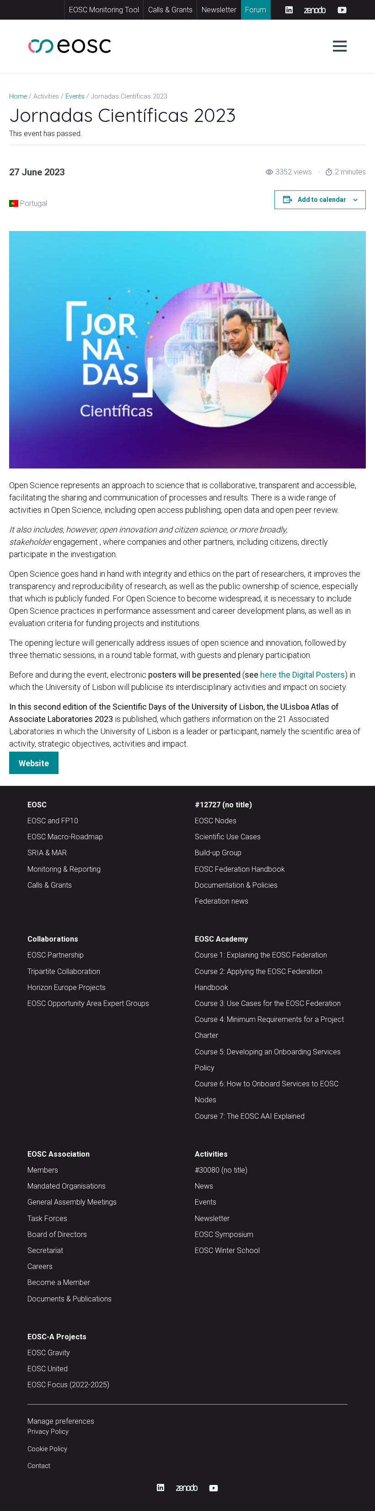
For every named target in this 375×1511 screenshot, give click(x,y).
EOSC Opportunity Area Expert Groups (88, 1003)
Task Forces (47, 1218)
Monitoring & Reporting (64, 869)
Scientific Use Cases (228, 836)
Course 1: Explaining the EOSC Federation (261, 955)
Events (205, 1202)
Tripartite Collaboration (63, 971)
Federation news (221, 901)
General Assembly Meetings (72, 1202)
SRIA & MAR (47, 852)
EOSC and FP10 (52, 820)
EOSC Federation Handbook (240, 869)
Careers (40, 1266)
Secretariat (45, 1250)
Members (42, 1170)
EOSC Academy (221, 939)
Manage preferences (60, 1421)
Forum (255, 9)
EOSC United (47, 1368)
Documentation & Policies (236, 885)
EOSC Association (58, 1154)
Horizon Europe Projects (66, 987)
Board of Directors (57, 1234)
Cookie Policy (47, 1449)
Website (34, 763)
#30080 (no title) (221, 1170)
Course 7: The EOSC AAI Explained (250, 1116)
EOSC (37, 804)
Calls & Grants (170, 9)
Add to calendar (322, 199)
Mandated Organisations (66, 1186)
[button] (340, 46)
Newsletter (219, 9)
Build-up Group (218, 852)
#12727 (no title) (223, 804)
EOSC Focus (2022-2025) (68, 1384)
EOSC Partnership (55, 955)
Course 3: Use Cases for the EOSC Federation (268, 1003)
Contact (38, 1466)
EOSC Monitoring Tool (104, 9)
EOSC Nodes (215, 820)
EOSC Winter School (227, 1250)
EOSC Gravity (48, 1352)
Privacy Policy (48, 1432)
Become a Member (58, 1282)
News (204, 1186)
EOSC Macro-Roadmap (65, 836)
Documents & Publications (69, 1299)
